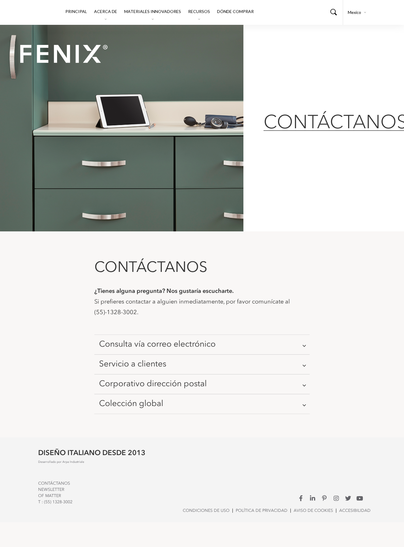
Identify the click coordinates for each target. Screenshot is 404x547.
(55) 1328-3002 (58, 502)
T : (41, 502)
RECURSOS (199, 11)
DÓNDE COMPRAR (235, 11)
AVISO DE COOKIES (313, 511)
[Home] (60, 54)
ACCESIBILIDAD (355, 511)
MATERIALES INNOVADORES (152, 11)
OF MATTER (49, 496)
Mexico (354, 12)
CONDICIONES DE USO (206, 511)
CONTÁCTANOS (54, 483)
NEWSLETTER (51, 490)
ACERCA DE (105, 11)
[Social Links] (301, 498)
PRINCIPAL (76, 11)
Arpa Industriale (73, 461)
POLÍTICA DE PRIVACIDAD (261, 511)
